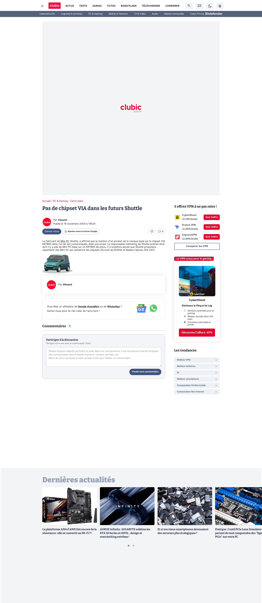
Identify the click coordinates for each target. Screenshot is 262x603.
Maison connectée (174, 14)
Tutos (111, 6)
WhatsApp (113, 306)
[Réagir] (152, 231)
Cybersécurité (47, 14)
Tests (83, 6)
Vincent (62, 220)
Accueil (46, 201)
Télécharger (151, 6)
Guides (97, 6)
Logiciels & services (71, 14)
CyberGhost (197, 300)
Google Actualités (88, 306)
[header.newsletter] (199, 6)
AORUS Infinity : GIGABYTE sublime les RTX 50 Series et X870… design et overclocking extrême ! (125, 533)
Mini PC (64, 241)
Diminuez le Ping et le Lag (197, 305)
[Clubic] (54, 6)
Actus (69, 6)
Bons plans (128, 6)
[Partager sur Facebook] (254, 577)
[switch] (210, 6)
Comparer (172, 6)
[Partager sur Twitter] (254, 587)
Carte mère (76, 201)
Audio (155, 14)
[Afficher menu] (42, 6)
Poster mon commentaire (145, 372)
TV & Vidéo (140, 14)
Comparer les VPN (197, 246)
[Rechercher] (189, 6)
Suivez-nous (52, 231)
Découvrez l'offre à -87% (197, 332)
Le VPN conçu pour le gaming (193, 258)
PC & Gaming (95, 14)
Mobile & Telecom (118, 14)
